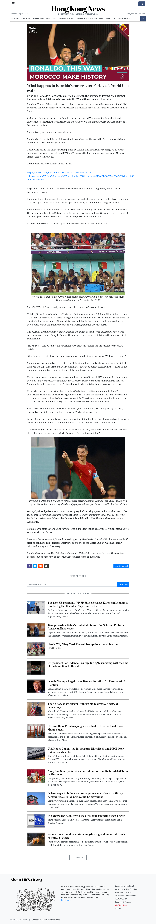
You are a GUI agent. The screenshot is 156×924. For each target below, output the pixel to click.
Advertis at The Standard (86, 18)
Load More (78, 857)
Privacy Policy (54, 920)
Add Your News (121, 905)
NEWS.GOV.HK (105, 18)
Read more (66, 900)
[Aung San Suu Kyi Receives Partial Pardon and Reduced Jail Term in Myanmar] (36, 775)
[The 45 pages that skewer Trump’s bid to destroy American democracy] (36, 708)
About (44, 920)
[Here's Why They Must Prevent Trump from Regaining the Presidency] (36, 649)
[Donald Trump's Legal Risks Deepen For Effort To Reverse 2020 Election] (36, 686)
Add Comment (121, 566)
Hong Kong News (78, 8)
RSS (119, 908)
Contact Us (36, 920)
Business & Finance (122, 18)
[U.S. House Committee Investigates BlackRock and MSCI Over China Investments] (36, 753)
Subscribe (122, 584)
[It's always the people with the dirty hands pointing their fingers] (36, 820)
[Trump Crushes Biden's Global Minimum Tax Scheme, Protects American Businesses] (36, 630)
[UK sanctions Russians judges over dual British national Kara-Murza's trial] (36, 731)
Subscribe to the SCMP (21, 18)
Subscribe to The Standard (44, 18)
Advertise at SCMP (66, 18)
